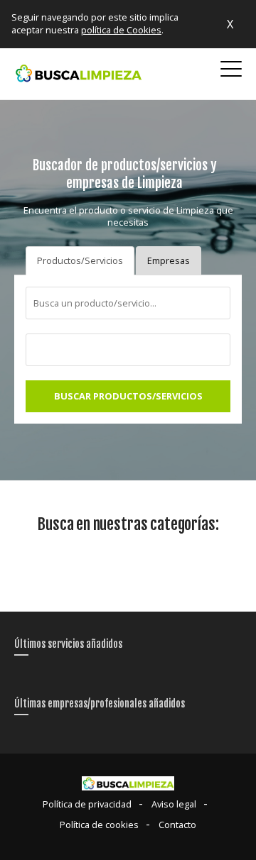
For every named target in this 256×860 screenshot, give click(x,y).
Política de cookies (99, 824)
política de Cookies (121, 29)
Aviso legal (173, 804)
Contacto (177, 824)
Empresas (168, 260)
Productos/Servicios (80, 260)
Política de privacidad (87, 804)
